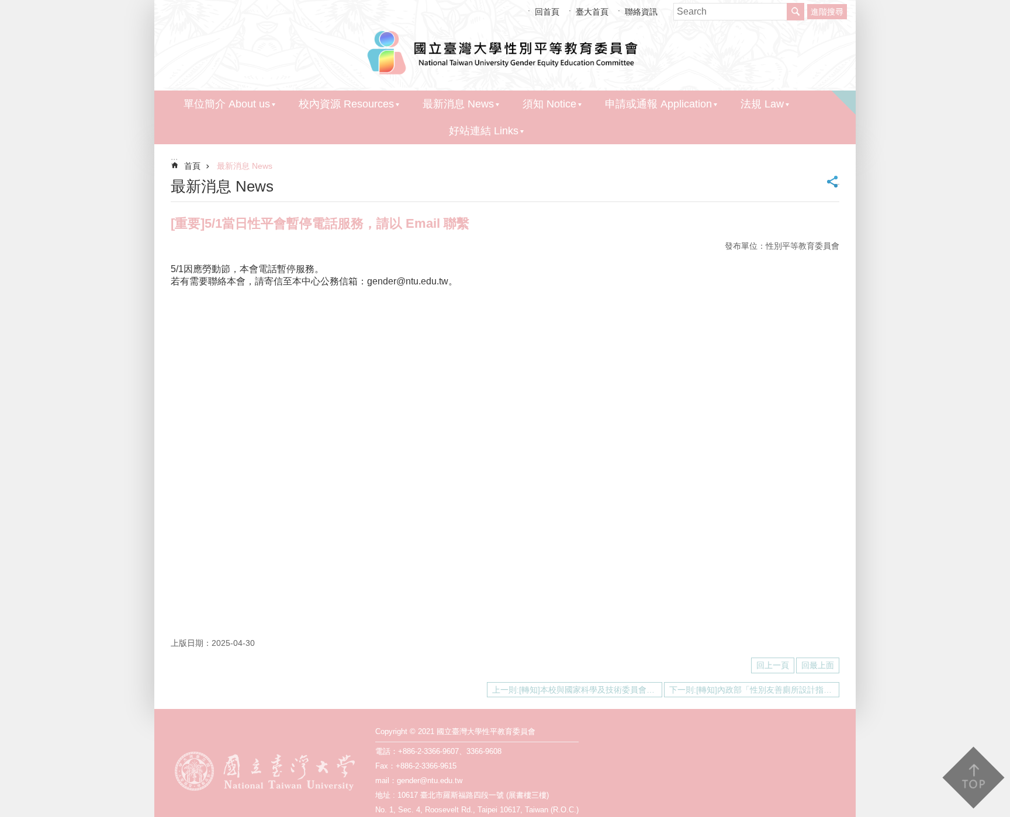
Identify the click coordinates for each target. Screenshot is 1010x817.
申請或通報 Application (658, 104)
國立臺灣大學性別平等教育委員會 (505, 51)
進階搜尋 (827, 11)
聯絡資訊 (641, 11)
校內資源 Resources (346, 104)
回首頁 (547, 11)
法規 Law (762, 104)
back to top (973, 777)
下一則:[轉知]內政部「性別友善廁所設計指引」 (754, 689)
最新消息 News (458, 104)
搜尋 (795, 11)
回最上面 (817, 665)
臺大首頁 (592, 11)
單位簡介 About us (227, 104)
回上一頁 (772, 665)
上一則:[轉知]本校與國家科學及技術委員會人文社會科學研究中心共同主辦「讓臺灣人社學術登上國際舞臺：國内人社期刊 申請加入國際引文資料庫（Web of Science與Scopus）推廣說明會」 (577, 689)
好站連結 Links (483, 131)
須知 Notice (549, 104)
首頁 (192, 166)
